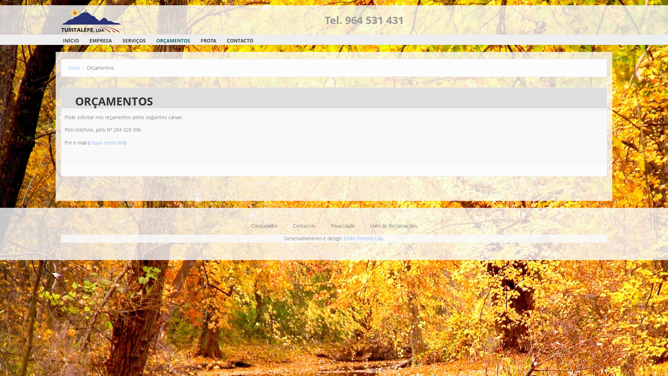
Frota (208, 40)
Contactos (304, 225)
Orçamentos (173, 40)
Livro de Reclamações (393, 225)
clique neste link (107, 142)
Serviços (134, 40)
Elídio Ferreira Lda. (364, 238)
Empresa (100, 40)
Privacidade (343, 225)
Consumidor (264, 225)
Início (71, 40)
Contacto (240, 40)
